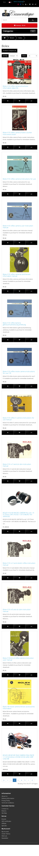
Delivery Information (8, 798)
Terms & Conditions (8, 803)
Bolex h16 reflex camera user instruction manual (18, 226)
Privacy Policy (6, 801)
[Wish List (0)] (30, 4)
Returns (4, 811)
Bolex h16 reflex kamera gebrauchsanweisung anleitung (14, 324)
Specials (4, 826)
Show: (24, 56)
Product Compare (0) (9, 51)
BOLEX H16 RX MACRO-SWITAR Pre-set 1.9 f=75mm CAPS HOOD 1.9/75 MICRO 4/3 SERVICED (18, 514)
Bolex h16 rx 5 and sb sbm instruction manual (17, 465)
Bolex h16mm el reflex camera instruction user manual (18, 659)
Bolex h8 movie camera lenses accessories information (19, 707)
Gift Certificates (6, 821)
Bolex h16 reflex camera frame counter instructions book (17, 133)
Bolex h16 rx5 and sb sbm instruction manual (17, 610)
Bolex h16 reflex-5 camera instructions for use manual (18, 419)
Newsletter (5, 838)
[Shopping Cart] (32, 4)
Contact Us (5, 809)
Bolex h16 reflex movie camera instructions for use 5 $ (19, 372)
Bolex (20, 38)
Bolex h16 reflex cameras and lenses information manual (16, 275)
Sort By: (5, 56)
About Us (4, 796)
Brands (4, 819)
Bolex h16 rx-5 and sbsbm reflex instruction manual (19, 564)
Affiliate (4, 823)
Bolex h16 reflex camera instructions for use (19, 179)
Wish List (4, 836)
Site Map (4, 813)
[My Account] (26, 4)
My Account (5, 831)
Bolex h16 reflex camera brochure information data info (15, 87)
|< (4, 780)
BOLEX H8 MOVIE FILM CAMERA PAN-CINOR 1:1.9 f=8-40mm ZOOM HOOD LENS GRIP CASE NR (18, 757)
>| (32, 780)
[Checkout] (35, 4)
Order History (6, 834)
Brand (12, 38)
